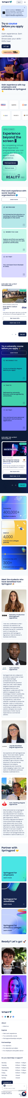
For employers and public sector (13, 1050)
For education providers (10, 1048)
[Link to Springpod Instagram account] (2, 1017)
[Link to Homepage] (7, 2)
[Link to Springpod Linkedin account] (5, 1017)
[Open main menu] (25, 2)
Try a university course (10, 1036)
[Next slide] (15, 334)
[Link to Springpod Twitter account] (8, 1017)
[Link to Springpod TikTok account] (11, 1017)
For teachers (7, 1045)
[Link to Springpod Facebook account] (13, 1017)
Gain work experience (10, 1033)
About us (6, 1026)
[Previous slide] (12, 334)
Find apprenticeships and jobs (12, 1038)
